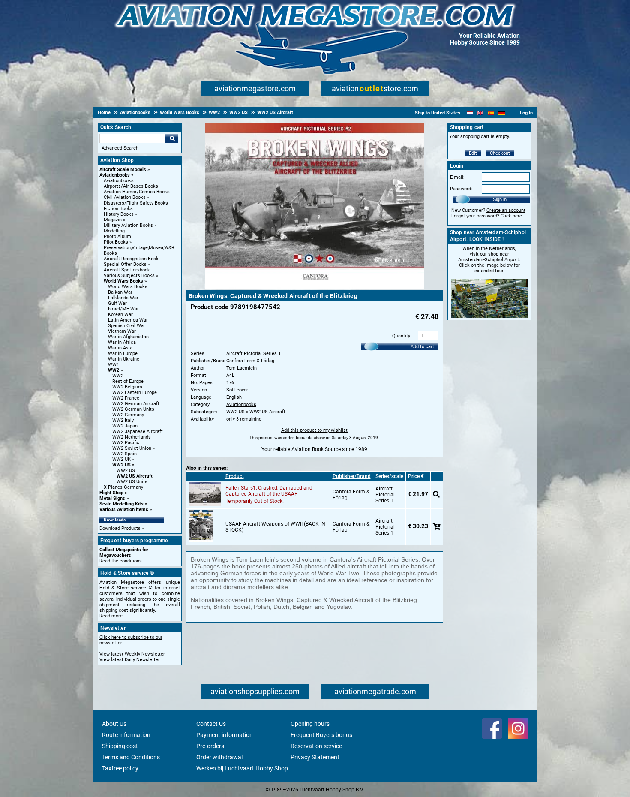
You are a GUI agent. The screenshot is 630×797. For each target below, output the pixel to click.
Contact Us (211, 723)
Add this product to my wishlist (314, 430)
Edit (473, 153)
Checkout (500, 153)
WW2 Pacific (125, 442)
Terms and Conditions (131, 757)
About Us (114, 723)
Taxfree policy (120, 768)
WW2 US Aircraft (135, 476)
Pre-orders (210, 746)
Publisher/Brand (352, 476)
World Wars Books (123, 281)
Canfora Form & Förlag (250, 361)
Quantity (401, 336)
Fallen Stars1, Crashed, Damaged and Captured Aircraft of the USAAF (268, 491)
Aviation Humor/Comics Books (137, 192)
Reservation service (316, 746)
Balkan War (120, 292)
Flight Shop (111, 493)
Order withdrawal (219, 757)
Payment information (224, 734)
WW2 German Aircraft (135, 403)
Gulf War (117, 303)
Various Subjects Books (129, 275)
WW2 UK (121, 459)
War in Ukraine (123, 359)
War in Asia (120, 348)
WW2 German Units (133, 409)
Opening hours (310, 723)
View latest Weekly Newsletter (132, 654)
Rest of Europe (128, 381)
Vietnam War (122, 331)
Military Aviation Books (128, 225)
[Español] (491, 113)
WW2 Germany (128, 415)
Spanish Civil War (126, 325)
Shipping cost (120, 746)
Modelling (114, 231)
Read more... (112, 616)
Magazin (113, 220)
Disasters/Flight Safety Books (136, 203)
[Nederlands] (470, 113)
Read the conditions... (122, 561)
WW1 (113, 364)
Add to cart (422, 346)
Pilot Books (116, 242)
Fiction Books (118, 208)
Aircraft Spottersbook (127, 270)
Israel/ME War (123, 309)
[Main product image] (314, 287)
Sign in (500, 199)
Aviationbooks (114, 175)
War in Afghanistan (128, 337)
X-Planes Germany (123, 487)
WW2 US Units (132, 481)
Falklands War (123, 298)
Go (171, 138)
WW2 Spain (124, 454)
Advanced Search (120, 148)
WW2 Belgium (127, 387)
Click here (511, 216)
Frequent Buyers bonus (321, 734)
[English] (480, 113)
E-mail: (457, 177)
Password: (461, 189)
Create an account (505, 210)
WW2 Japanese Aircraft (137, 431)
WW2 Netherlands (131, 437)
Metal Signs (112, 498)
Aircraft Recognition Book (131, 259)
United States (445, 113)
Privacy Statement (315, 757)
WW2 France (125, 398)
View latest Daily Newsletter (129, 659)
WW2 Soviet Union (131, 448)
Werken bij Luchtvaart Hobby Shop (242, 768)
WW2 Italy (123, 420)
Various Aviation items (123, 509)
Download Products (120, 528)
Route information (126, 734)
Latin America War (128, 320)
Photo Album (117, 236)
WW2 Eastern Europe (134, 392)
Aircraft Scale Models (122, 169)
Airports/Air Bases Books (131, 186)
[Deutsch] (501, 113)
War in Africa (122, 342)
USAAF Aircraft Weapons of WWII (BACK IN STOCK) (275, 527)
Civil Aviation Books (125, 197)
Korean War (120, 314)
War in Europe (123, 353)
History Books (119, 214)
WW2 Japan (125, 426)
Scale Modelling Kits (121, 504)
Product (234, 476)
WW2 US (121, 465)
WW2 (113, 370)
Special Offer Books (125, 264)
